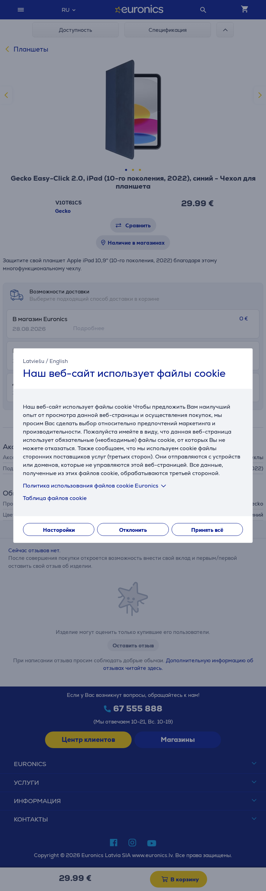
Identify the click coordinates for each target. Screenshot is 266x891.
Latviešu (33, 360)
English (59, 360)
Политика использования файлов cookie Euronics (90, 485)
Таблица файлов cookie (55, 498)
